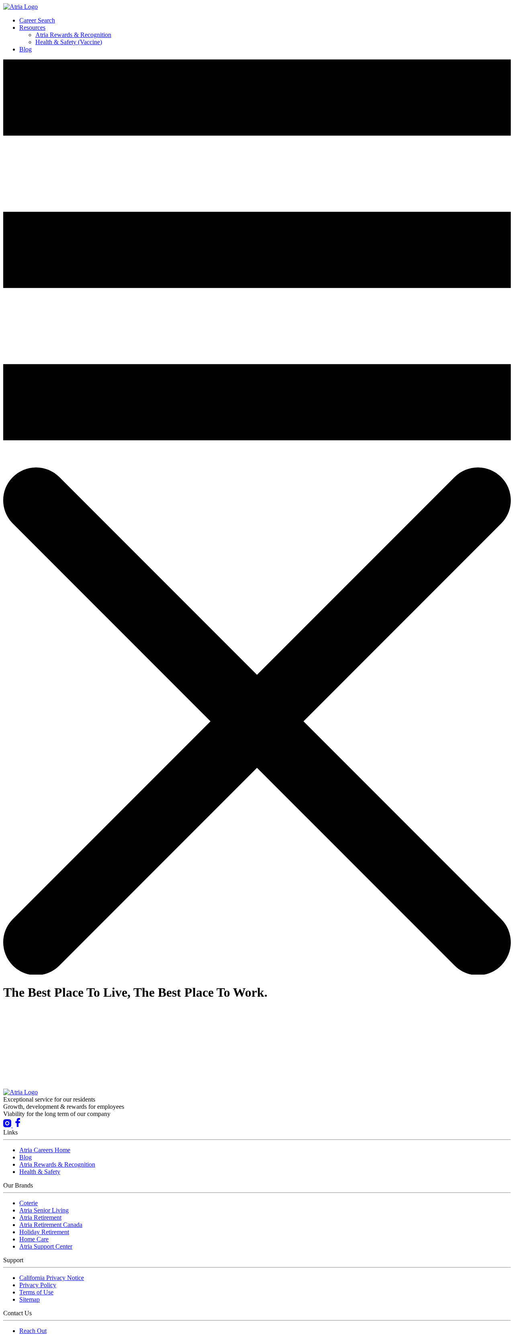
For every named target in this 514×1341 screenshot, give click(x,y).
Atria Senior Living (44, 1210)
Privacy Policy (37, 1285)
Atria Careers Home (44, 1150)
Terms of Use (36, 1292)
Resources (32, 27)
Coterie (28, 1203)
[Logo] (20, 6)
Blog (25, 49)
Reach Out (33, 1330)
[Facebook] (17, 1125)
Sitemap (29, 1299)
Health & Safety (39, 1171)
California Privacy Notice (51, 1277)
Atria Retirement (40, 1217)
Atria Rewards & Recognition (73, 34)
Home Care (34, 1239)
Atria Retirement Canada (50, 1224)
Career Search (37, 20)
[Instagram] (8, 1125)
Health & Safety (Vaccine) (68, 42)
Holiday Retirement (44, 1232)
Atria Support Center (45, 1246)
